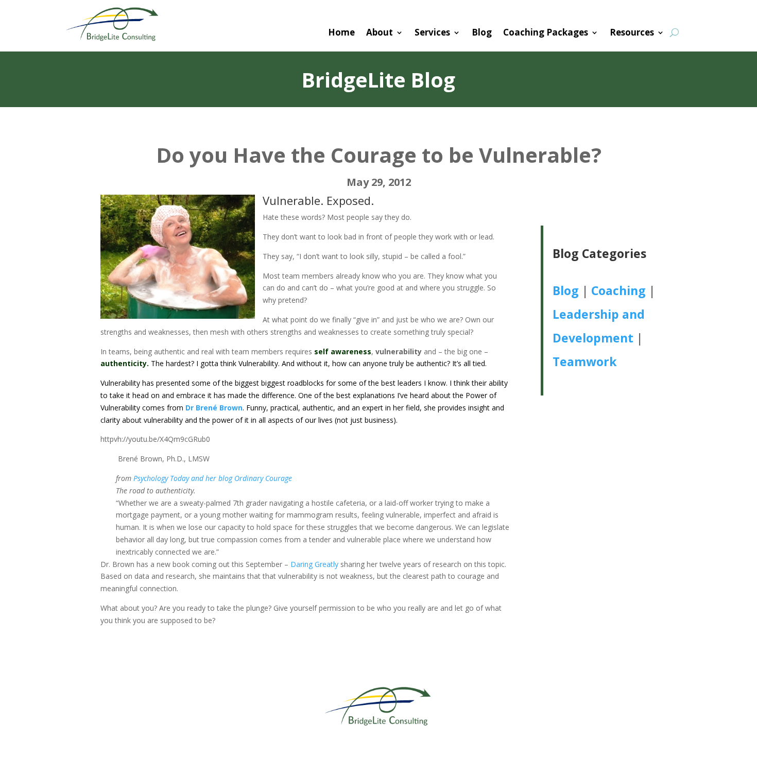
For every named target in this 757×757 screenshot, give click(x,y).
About (379, 32)
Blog (482, 32)
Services (432, 32)
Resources (632, 32)
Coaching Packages (545, 32)
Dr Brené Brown (214, 407)
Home (341, 32)
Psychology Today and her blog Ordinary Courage (212, 478)
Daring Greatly (314, 564)
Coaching (618, 290)
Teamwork (585, 361)
